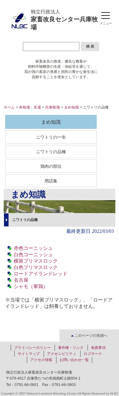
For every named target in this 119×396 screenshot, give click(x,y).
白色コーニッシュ (33, 254)
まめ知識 (71, 107)
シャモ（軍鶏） (31, 286)
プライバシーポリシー (32, 348)
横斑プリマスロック (36, 260)
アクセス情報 (41, 360)
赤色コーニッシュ (33, 248)
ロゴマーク (93, 354)
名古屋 (21, 280)
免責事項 (98, 348)
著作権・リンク (71, 348)
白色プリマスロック (36, 267)
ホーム (9, 107)
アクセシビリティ (61, 354)
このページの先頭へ (90, 335)
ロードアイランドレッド (40, 273)
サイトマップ (29, 354)
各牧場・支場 (30, 107)
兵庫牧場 (52, 107)
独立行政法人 (64, 19)
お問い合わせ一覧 (74, 360)
